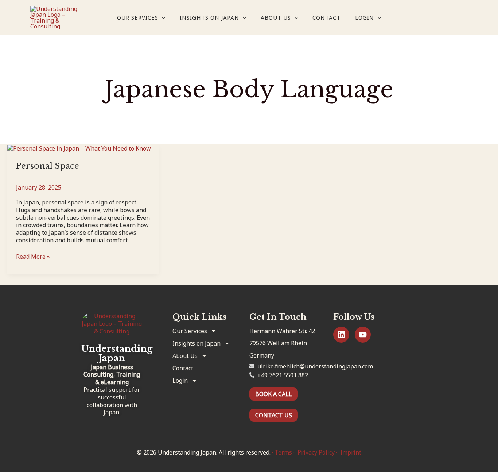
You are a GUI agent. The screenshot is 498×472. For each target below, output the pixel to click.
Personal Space (47, 166)
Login (364, 17)
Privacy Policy (316, 452)
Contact (326, 17)
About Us (276, 17)
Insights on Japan (209, 17)
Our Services (137, 17)
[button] (161, 17)
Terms (283, 452)
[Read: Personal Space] (79, 148)
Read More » (33, 257)
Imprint (350, 452)
